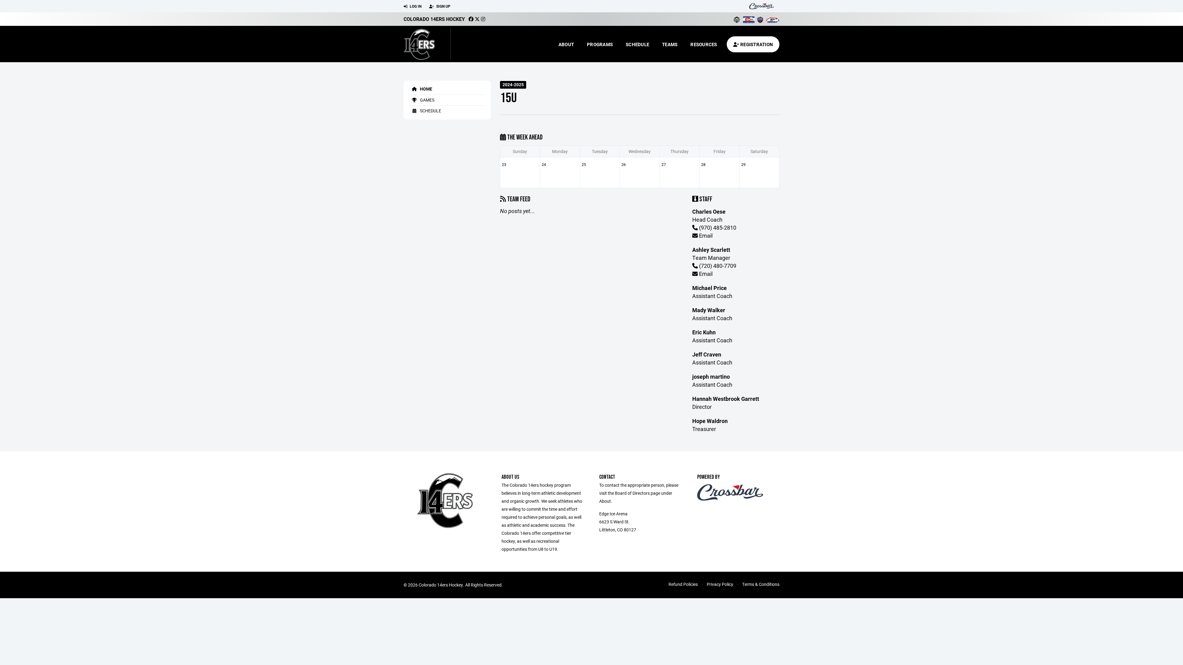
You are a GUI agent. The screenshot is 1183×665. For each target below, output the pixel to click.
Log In (415, 6)
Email (705, 235)
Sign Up (442, 6)
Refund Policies (683, 584)
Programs (600, 44)
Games (426, 100)
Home (425, 89)
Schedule (637, 44)
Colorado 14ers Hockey (434, 19)
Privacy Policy (720, 584)
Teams (669, 44)
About (566, 44)
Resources (703, 44)
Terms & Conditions (760, 584)
